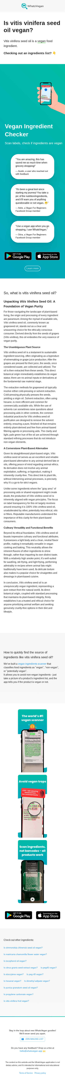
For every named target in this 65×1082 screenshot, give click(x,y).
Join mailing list (34, 1039)
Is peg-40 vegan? (35, 974)
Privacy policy (40, 1073)
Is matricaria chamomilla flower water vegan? (25, 954)
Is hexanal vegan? (12, 981)
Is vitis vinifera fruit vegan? (16, 1001)
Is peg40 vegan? (49, 967)
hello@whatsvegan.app (31, 1051)
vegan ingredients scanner (32, 664)
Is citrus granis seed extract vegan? (21, 967)
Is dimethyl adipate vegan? (37, 981)
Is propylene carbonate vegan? (18, 994)
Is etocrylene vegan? (14, 974)
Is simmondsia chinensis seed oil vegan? (23, 947)
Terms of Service (26, 1073)
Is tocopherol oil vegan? (15, 961)
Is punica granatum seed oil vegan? (21, 987)
